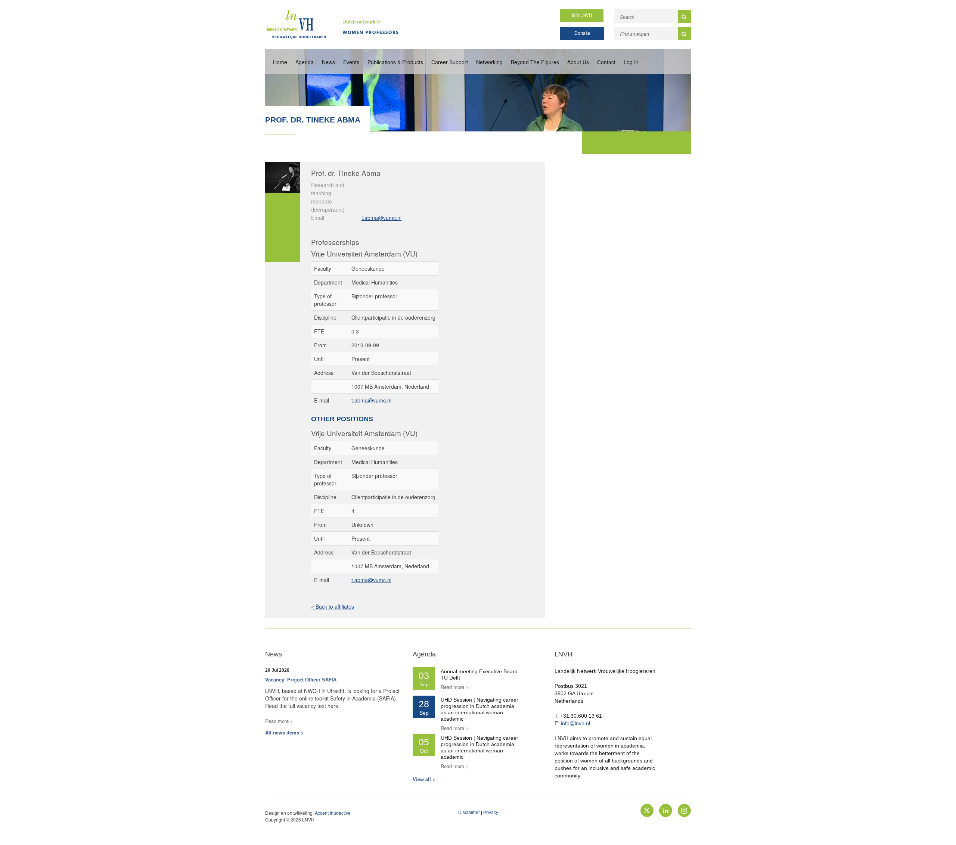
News (328, 62)
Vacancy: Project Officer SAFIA (300, 680)
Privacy (490, 812)
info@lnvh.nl (575, 723)
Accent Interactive (333, 813)
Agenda (304, 62)
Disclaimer (469, 812)
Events (351, 62)
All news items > (284, 732)
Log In (631, 62)
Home (280, 62)
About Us (578, 62)
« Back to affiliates (332, 606)
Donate (582, 33)
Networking (489, 62)
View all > (424, 779)
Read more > (279, 720)
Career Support (449, 62)
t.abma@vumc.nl (381, 217)
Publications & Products (395, 62)
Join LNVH (581, 15)
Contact (606, 62)
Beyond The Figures (535, 62)
